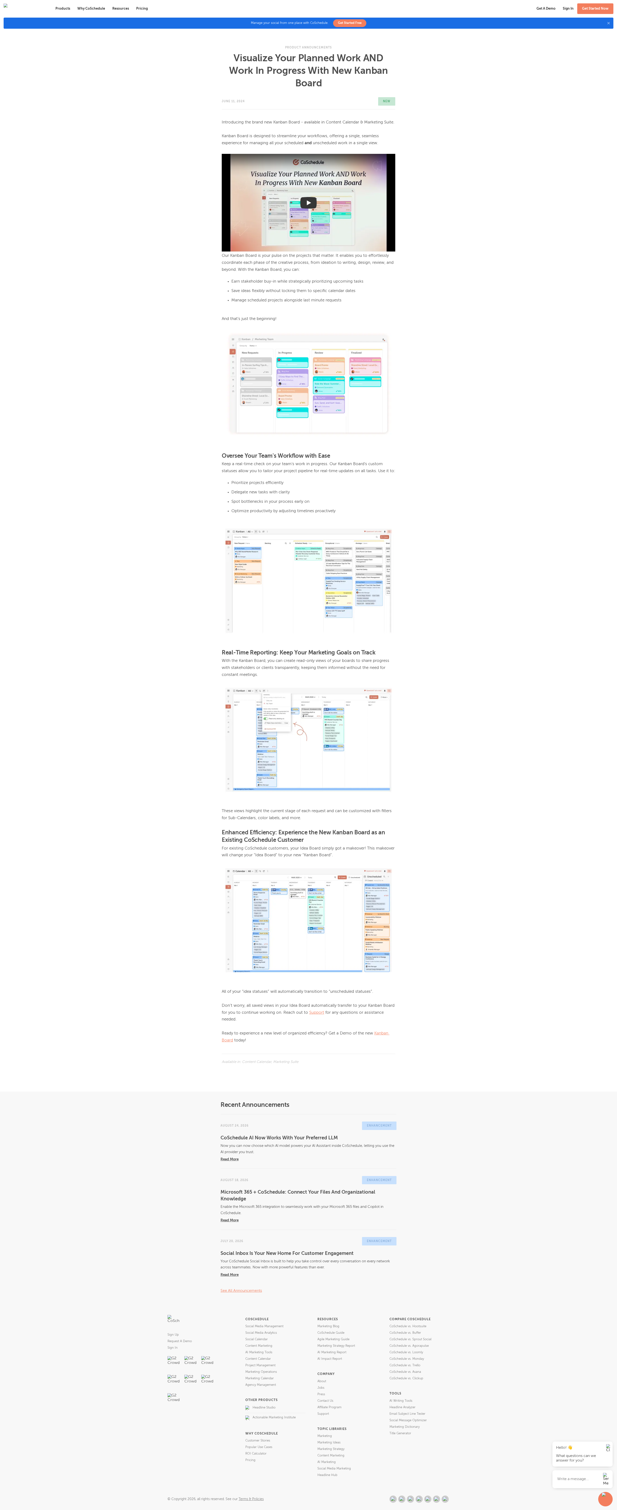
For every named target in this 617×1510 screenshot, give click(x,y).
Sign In (173, 1347)
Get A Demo (546, 8)
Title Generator (400, 1433)
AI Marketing (326, 1462)
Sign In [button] (568, 8)
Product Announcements (308, 47)
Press (321, 1394)
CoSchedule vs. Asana (405, 1372)
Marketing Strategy (330, 1449)
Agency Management (260, 1385)
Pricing (142, 8)
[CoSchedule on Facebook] (401, 1499)
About (321, 1381)
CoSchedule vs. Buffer (405, 1332)
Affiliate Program (329, 1407)
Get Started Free (350, 23)
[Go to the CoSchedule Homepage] (174, 1321)
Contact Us (325, 1400)
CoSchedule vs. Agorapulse (409, 1345)
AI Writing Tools (400, 1400)
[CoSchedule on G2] (393, 1499)
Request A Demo (180, 1341)
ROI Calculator (256, 1453)
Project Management (260, 1365)
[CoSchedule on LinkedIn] (419, 1499)
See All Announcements (241, 1291)
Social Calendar (256, 1339)
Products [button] (62, 8)
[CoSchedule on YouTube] (445, 1499)
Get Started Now (595, 8)
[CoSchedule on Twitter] (410, 1499)
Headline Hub (327, 1475)
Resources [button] (120, 8)
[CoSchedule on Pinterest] (427, 1499)
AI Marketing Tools (258, 1352)
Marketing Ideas (329, 1442)
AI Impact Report (329, 1358)
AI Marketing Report (331, 1352)
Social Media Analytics (261, 1332)
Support (316, 1013)
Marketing (324, 1436)
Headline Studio (264, 1407)
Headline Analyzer (402, 1407)
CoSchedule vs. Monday (406, 1358)
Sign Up (173, 1334)
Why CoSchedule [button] (91, 8)
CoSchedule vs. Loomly (406, 1352)
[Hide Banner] (608, 23)
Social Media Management (264, 1326)
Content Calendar (258, 1358)
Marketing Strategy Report (336, 1345)
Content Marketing (258, 1345)
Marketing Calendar (259, 1378)
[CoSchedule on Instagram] (436, 1499)
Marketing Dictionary (404, 1426)
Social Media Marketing (334, 1468)
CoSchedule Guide (330, 1332)
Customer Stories (257, 1440)
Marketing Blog (328, 1326)
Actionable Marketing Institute (274, 1417)
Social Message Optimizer (408, 1420)
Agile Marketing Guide (333, 1339)
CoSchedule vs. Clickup (406, 1378)
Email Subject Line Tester (407, 1413)
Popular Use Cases (258, 1447)
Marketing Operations (261, 1372)
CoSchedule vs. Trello (404, 1365)
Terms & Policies (251, 1499)
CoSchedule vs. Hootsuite (407, 1326)
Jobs (320, 1387)
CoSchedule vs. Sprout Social (410, 1339)
